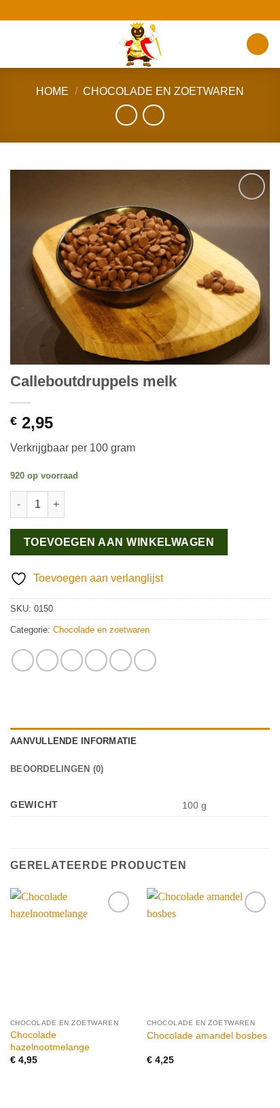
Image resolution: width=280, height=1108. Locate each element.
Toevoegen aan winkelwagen (119, 542)
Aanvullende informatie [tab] (73, 741)
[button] (18, 43)
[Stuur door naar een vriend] (96, 660)
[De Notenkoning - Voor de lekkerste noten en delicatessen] (140, 44)
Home (52, 91)
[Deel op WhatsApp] (23, 660)
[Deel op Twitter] (71, 660)
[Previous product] (153, 115)
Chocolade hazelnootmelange (50, 1041)
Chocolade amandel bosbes (207, 1036)
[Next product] (126, 115)
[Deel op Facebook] (47, 660)
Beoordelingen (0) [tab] (56, 769)
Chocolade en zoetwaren (163, 91)
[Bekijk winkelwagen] (257, 44)
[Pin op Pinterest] (120, 660)
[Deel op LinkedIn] (145, 660)
